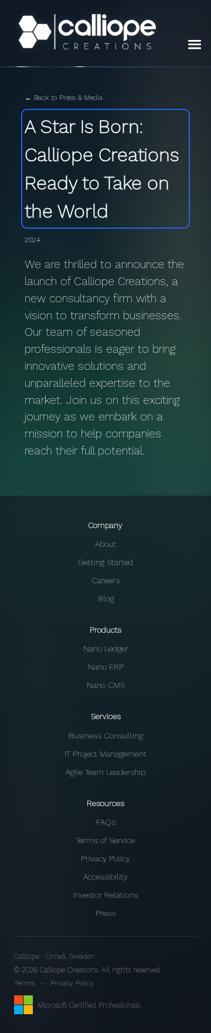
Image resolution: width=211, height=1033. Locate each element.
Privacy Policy (105, 858)
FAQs (105, 822)
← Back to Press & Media (64, 97)
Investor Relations (105, 895)
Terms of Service (105, 840)
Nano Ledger (105, 648)
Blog (106, 598)
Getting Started (105, 562)
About (105, 544)
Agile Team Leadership (105, 772)
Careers (105, 580)
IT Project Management (105, 753)
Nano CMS (106, 685)
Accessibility (105, 876)
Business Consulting (106, 735)
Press (105, 913)
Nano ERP (106, 666)
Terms (24, 983)
